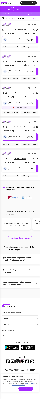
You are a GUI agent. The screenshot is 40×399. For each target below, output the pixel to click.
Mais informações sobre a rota (20, 238)
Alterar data (34, 14)
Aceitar (25, 389)
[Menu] (38, 3)
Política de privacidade (18, 385)
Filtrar (36, 18)
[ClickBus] (6, 3)
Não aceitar (13, 389)
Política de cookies (29, 383)
